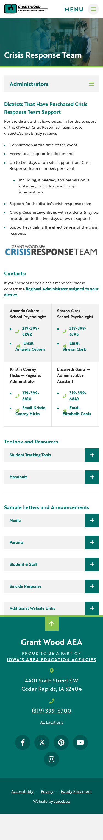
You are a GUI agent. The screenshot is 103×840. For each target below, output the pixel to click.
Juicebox (62, 801)
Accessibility (22, 791)
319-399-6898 (30, 331)
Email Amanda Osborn (30, 346)
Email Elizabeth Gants (77, 411)
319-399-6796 (78, 331)
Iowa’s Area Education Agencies (51, 659)
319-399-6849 (78, 396)
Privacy (47, 791)
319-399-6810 (30, 396)
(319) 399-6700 (51, 710)
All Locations (51, 722)
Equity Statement (76, 791)
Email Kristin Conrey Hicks (30, 411)
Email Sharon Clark (74, 346)
